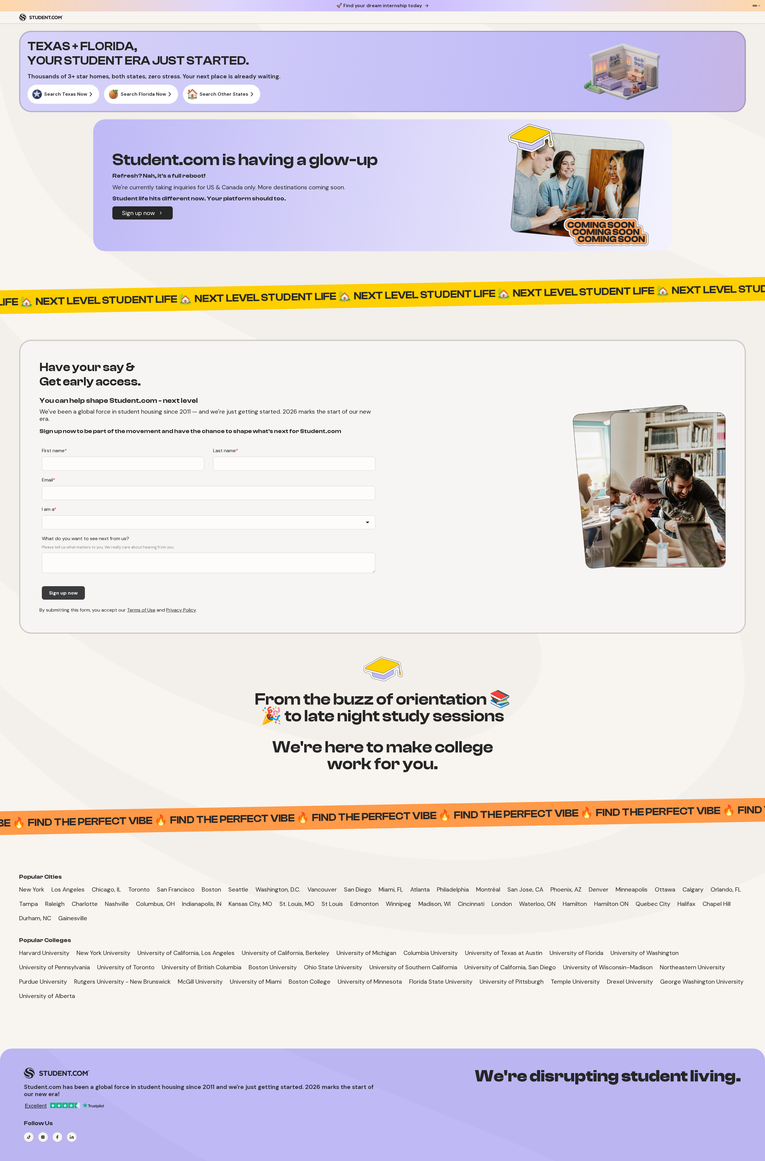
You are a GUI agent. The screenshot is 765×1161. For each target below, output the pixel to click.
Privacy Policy (181, 610)
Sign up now (138, 213)
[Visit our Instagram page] (43, 1137)
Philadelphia (453, 889)
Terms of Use (141, 610)
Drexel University (630, 981)
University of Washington (645, 952)
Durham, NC (35, 918)
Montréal (488, 889)
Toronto (139, 889)
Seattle (238, 889)
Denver (598, 889)
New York (31, 889)
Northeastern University (692, 967)
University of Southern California (413, 967)
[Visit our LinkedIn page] (71, 1137)
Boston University (273, 967)
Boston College (310, 981)
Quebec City (653, 903)
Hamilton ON (611, 903)
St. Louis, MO (296, 903)
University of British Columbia (201, 967)
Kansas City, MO (250, 903)
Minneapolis (632, 889)
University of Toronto (125, 967)
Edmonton (364, 903)
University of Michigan (366, 952)
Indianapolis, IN (201, 903)
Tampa (28, 903)
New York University (103, 952)
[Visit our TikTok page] (28, 1137)
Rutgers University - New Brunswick (122, 981)
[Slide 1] (754, 6)
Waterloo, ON (537, 903)
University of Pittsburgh (512, 981)
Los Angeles (68, 889)
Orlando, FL (726, 889)
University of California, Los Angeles (186, 952)
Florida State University (440, 981)
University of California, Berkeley (285, 952)
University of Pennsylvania (54, 967)
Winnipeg (398, 903)
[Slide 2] (759, 6)
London (502, 903)
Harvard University (44, 952)
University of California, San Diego (510, 967)
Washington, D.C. (277, 889)
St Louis (332, 903)
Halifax (686, 903)
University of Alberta (47, 996)
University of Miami (255, 981)
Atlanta (420, 889)
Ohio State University (333, 967)
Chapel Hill (717, 903)
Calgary (693, 889)
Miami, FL (391, 889)
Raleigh (55, 903)
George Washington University (701, 981)
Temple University (575, 981)
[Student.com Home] (41, 17)
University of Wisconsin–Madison (608, 967)
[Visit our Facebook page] (57, 1137)
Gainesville (72, 918)
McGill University (200, 981)
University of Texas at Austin (503, 952)
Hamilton (575, 903)
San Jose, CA (525, 889)
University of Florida (576, 952)
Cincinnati (471, 903)
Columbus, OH (155, 903)
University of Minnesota (370, 981)
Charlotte (85, 903)
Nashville (117, 903)
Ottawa (665, 889)
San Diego (357, 889)
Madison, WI (434, 903)
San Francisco (176, 889)
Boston (211, 889)
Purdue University (43, 981)
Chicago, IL (106, 889)
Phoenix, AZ (566, 889)
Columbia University (430, 952)
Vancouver (322, 889)
